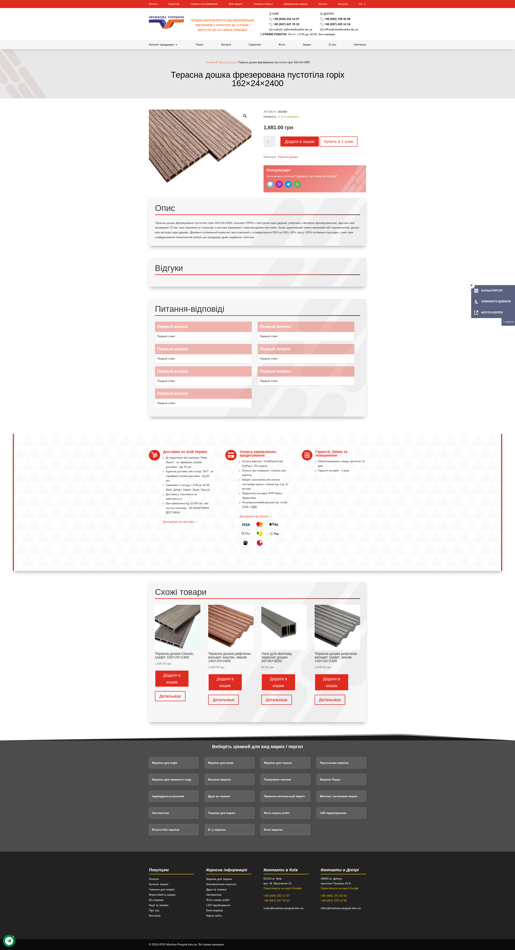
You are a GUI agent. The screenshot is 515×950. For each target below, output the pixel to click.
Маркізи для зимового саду (171, 779)
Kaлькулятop (492, 290)
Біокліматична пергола (221, 884)
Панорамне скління (277, 779)
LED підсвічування (333, 813)
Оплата (153, 4)
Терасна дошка (227, 62)
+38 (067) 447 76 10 (277, 900)
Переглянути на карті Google (283, 888)
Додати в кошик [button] (171, 678)
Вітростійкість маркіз (162, 894)
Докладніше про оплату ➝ (255, 516)
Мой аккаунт (236, 4)
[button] (245, 116)
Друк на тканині (219, 796)
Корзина (343, 4)
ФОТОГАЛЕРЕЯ (492, 312)
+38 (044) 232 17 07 (277, 895)
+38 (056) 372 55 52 (334, 895)
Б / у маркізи (217, 829)
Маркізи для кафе (164, 762)
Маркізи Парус (330, 779)
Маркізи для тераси (278, 762)
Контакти (155, 915)
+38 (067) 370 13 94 (334, 900)
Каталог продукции (161, 44)
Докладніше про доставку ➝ (180, 521)
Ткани (199, 44)
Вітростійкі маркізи (165, 829)
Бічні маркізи (273, 829)
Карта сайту (214, 915)
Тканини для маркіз (221, 813)
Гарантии (173, 4)
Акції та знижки (158, 905)
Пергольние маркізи (334, 762)
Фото (282, 44)
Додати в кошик (299, 141)
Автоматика (160, 813)
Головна (210, 62)
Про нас (154, 910)
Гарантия (255, 44)
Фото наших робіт (277, 813)
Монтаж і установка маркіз (338, 796)
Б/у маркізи (156, 899)
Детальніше (170, 696)
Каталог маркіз (158, 884)
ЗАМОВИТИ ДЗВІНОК (496, 301)
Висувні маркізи (219, 779)
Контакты (360, 44)
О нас (332, 44)
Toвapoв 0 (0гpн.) (263, 4)
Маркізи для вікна (220, 762)
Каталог (322, 4)
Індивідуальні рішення (168, 796)
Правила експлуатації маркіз (284, 796)
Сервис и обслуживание (204, 4)
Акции (307, 44)
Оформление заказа (295, 4)
